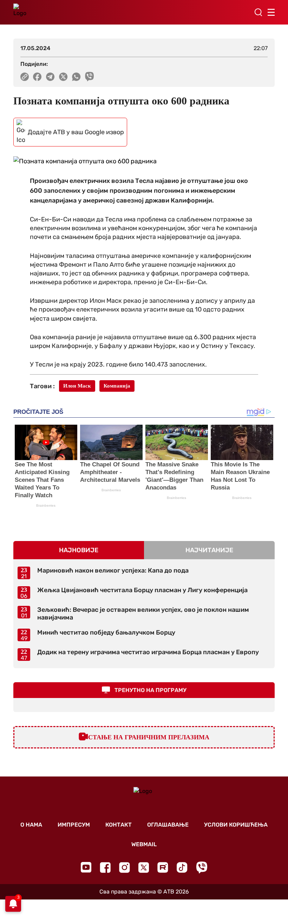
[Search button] (258, 12)
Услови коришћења (236, 824)
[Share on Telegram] (50, 77)
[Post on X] (63, 77)
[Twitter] (143, 867)
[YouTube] (86, 867)
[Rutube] (162, 867)
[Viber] (201, 867)
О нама (31, 824)
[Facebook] (105, 867)
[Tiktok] (182, 867)
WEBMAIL (144, 844)
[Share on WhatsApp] (76, 77)
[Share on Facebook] (37, 77)
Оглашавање (168, 824)
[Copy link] (24, 77)
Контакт (118, 824)
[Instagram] (124, 867)
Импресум (74, 824)
